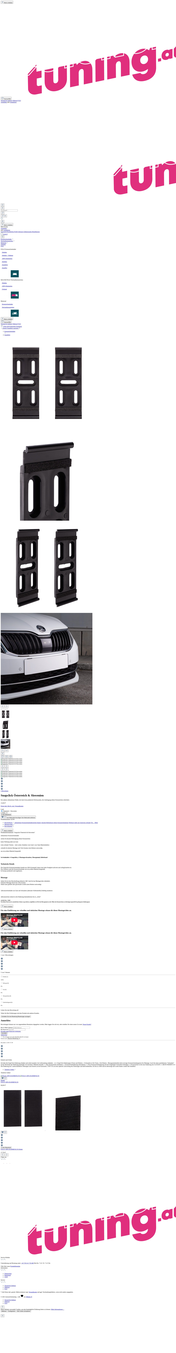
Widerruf (15, 100)
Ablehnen (3, 1311)
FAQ (19, 100)
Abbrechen (4, 1035)
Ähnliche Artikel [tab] (9, 1069)
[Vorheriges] (2, 706)
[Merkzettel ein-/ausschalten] (4, 1078)
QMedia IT (29, 1297)
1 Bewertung (4, 791)
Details (3, 1080)
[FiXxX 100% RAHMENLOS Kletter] (45, 1130)
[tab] (51, 822)
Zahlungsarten (28, 232)
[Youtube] (8, 1163)
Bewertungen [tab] (8, 826)
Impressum (7, 1275)
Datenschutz (8, 1273)
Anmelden (4, 102)
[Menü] (2, 204)
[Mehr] (2, 236)
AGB (6, 1277)
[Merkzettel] (2, 219)
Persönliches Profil (12, 232)
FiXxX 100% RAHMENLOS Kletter (12, 1149)
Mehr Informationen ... (57, 1309)
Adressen (21, 232)
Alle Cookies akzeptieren (23, 1311)
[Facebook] (2, 1163)
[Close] (2, 207)
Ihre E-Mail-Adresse (7, 1027)
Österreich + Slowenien (10, 811)
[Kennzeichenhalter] (10, 277)
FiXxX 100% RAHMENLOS (9, 1082)
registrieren (13, 102)
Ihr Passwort (4, 1029)
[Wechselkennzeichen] (10, 298)
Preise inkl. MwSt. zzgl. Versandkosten (12, 806)
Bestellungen (36, 232)
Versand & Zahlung (6, 100)
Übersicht (4, 232)
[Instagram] (5, 1163)
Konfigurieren (11, 1311)
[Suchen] (2, 212)
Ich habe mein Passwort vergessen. (11, 1031)
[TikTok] (11, 1163)
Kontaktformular (15, 1266)
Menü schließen (8, 2)
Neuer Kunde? (87, 1024)
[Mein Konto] (2, 221)
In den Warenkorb (6, 814)
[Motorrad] (10, 316)
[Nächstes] (6, 706)
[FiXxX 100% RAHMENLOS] (20, 1076)
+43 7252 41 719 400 (27, 1263)
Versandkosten (33, 1292)
